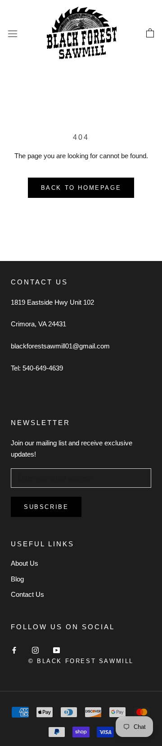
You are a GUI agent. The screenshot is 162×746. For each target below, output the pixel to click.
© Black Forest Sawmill (81, 661)
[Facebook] (14, 650)
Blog (17, 579)
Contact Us (27, 594)
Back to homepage (81, 187)
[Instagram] (35, 650)
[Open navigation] (12, 33)
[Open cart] (150, 33)
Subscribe (46, 506)
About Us (24, 563)
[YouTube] (56, 650)
